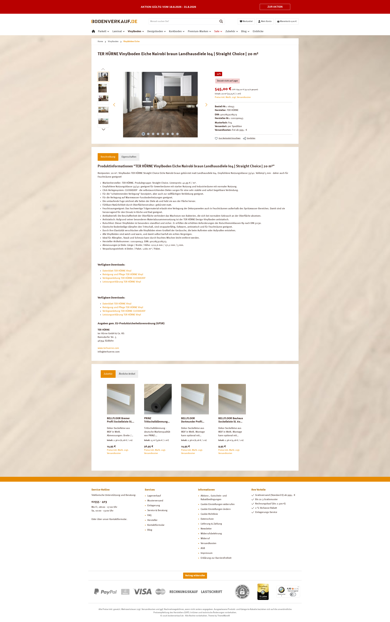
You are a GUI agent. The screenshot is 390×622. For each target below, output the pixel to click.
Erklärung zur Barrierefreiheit (216, 558)
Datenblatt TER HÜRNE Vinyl (117, 271)
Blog (149, 530)
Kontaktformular (118, 519)
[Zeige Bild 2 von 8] (148, 134)
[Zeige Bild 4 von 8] (158, 134)
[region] (153, 104)
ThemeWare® (223, 616)
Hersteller (152, 520)
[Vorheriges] (114, 105)
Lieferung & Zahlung (211, 524)
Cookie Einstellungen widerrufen (218, 504)
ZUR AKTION (275, 6)
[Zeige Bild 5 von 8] (163, 134)
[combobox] (183, 21)
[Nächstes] (206, 105)
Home (100, 41)
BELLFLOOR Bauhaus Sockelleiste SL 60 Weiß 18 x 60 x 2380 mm (230, 420)
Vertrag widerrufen (195, 575)
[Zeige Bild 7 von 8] (172, 134)
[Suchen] (221, 21)
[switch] (293, 594)
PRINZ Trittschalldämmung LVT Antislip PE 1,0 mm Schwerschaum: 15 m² (157, 420)
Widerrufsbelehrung (211, 533)
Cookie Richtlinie (209, 514)
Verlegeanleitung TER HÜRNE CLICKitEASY (124, 278)
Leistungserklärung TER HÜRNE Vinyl (122, 282)
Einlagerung (153, 505)
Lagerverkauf (154, 496)
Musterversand (155, 501)
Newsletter (206, 529)
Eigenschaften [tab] (129, 157)
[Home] (93, 31)
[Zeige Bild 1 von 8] (143, 134)
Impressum (207, 553)
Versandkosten (208, 543)
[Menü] (298, 587)
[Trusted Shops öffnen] (263, 591)
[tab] (108, 157)
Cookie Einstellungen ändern (216, 509)
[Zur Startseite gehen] (114, 21)
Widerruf (205, 538)
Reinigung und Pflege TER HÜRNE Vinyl (123, 274)
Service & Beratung (157, 510)
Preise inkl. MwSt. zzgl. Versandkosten (233, 97)
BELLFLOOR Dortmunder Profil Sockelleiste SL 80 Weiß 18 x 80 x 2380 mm (193, 420)
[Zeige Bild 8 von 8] (177, 134)
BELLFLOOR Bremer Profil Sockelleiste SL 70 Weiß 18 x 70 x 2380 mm (120, 420)
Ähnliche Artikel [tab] (127, 374)
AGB (203, 548)
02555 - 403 (99, 501)
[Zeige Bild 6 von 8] (168, 134)
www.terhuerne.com (108, 348)
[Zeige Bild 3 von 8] (153, 134)
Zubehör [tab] (108, 374)
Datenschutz (207, 519)
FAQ (149, 515)
